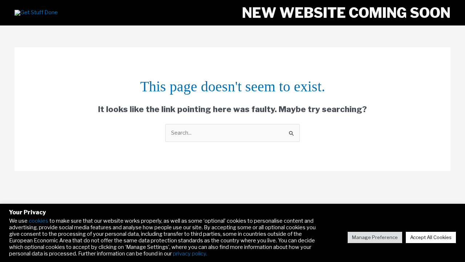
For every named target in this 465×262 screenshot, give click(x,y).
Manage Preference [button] (375, 237)
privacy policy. (190, 253)
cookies (38, 221)
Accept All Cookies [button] (431, 237)
